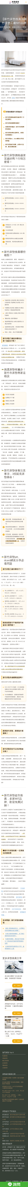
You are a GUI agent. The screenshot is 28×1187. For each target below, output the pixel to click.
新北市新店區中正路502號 (17, 1114)
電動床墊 (4, 1065)
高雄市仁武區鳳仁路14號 (17, 1141)
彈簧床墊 (4, 1058)
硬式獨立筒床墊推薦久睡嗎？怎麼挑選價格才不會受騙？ (13, 1100)
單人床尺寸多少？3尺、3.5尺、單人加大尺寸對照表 (13, 1091)
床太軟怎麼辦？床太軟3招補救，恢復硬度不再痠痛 (12, 1083)
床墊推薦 (5, 345)
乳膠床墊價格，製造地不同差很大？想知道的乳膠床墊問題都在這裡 (14, 941)
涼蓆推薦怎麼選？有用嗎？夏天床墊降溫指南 (13, 1078)
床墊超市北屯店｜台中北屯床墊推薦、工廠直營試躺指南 (14, 1006)
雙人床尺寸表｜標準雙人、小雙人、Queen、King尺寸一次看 (14, 1034)
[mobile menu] (26, 2)
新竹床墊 (19, 897)
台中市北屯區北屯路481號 (17, 1122)
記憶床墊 (4, 1063)
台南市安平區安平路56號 (17, 1133)
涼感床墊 (4, 1068)
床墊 (13, 98)
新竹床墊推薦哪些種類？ (12, 123)
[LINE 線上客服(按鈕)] (14, 1184)
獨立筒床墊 (5, 1060)
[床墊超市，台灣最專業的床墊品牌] (14, 2)
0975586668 (16, 909)
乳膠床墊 (4, 1056)
